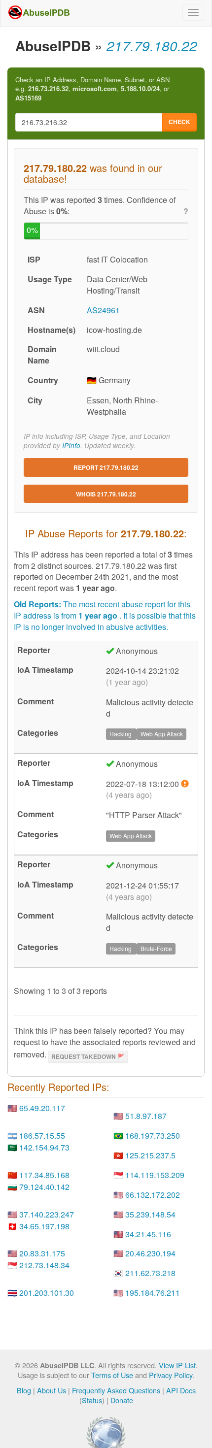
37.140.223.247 (46, 1214)
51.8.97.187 (146, 1115)
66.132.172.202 (152, 1194)
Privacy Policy (170, 1375)
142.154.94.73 (44, 1147)
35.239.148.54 (150, 1214)
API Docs (181, 1390)
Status (92, 1400)
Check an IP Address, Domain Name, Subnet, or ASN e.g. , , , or (92, 88)
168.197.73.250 (152, 1135)
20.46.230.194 (150, 1253)
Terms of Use (112, 1375)
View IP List (177, 1365)
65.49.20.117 (42, 1108)
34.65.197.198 (44, 1226)
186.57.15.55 (42, 1135)
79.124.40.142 (44, 1186)
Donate (121, 1400)
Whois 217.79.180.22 (106, 494)
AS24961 (103, 310)
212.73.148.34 (44, 1265)
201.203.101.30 (46, 1292)
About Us (51, 1390)
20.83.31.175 (42, 1253)
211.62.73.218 (150, 1273)
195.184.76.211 (152, 1292)
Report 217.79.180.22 (106, 467)
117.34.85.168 (44, 1175)
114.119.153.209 (154, 1175)
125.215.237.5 (150, 1155)
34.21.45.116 (148, 1234)
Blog (24, 1390)
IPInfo (71, 445)
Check (179, 121)
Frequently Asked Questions (116, 1390)
